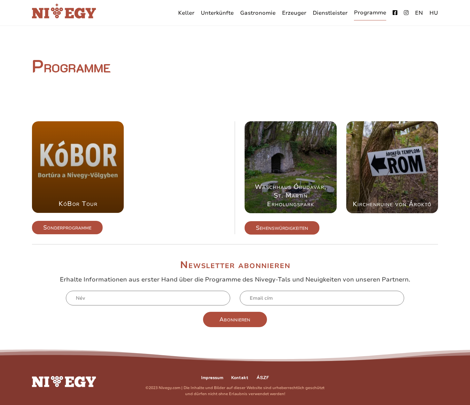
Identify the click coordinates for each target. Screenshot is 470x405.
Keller (186, 13)
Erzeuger (294, 13)
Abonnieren (234, 319)
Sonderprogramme (67, 227)
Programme (370, 12)
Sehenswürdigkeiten (282, 228)
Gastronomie (258, 13)
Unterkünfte (217, 13)
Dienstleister (330, 13)
